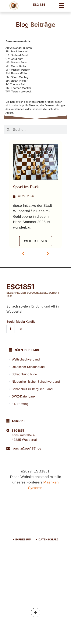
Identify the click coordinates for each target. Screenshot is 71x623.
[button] (23, 253)
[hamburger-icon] (61, 6)
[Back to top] (35, 612)
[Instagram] (21, 329)
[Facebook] (10, 329)
